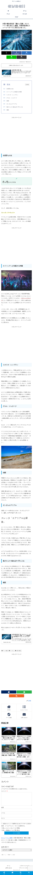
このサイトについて (24, 865)
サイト (3, 818)
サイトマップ (16, 870)
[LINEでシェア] (20, 576)
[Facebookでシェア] (5, 576)
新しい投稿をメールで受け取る (11, 830)
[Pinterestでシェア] (27, 576)
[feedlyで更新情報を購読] (24, 691)
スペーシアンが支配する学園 (14, 91)
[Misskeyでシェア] (27, 571)
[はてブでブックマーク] (12, 576)
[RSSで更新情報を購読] (16, 695)
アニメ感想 (5, 650)
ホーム (3, 838)
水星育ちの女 (10, 88)
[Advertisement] (16, 135)
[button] (21, 57)
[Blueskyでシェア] (20, 571)
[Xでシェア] (5, 571)
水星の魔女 (18, 650)
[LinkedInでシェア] (12, 580)
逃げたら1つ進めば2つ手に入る (15, 107)
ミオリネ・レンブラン (12, 94)
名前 (2, 807)
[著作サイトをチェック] (8, 691)
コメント (4, 791)
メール (3, 813)
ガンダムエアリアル (12, 104)
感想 (8, 110)
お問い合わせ (8, 868)
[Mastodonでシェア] (12, 571)
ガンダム (12, 650)
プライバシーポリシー (24, 868)
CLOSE (27, 84)
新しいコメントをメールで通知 (11, 828)
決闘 (8, 100)
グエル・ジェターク (12, 98)
